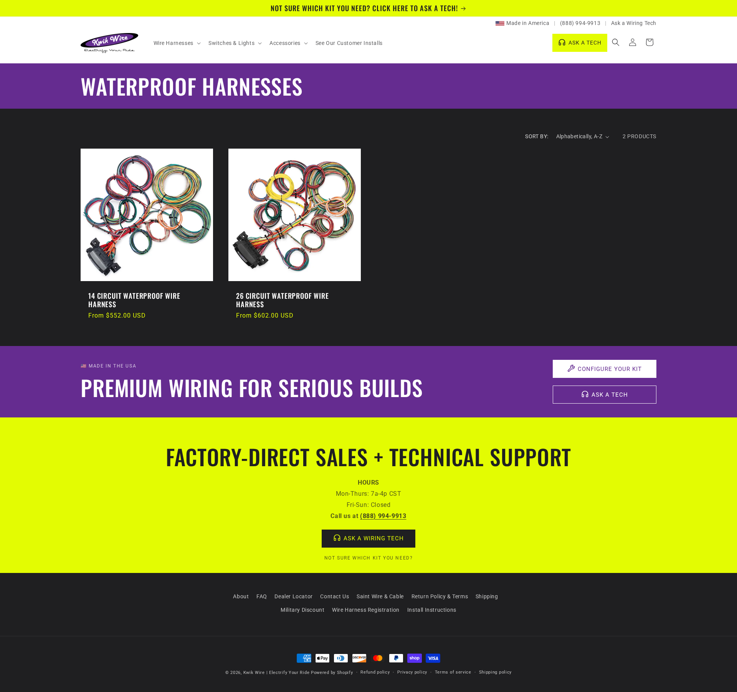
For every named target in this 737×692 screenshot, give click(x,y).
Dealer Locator (293, 596)
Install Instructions (431, 610)
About (241, 596)
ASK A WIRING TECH (374, 538)
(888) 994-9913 (580, 23)
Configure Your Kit (610, 369)
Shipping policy (495, 672)
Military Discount (302, 610)
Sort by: (536, 136)
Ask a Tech (610, 394)
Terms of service (453, 672)
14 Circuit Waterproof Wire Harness (134, 299)
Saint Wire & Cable (380, 596)
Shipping (487, 596)
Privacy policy (412, 672)
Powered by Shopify (332, 672)
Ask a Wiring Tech (633, 23)
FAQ (261, 596)
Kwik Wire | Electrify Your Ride (276, 672)
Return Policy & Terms (439, 596)
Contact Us (334, 596)
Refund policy (375, 672)
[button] (176, 43)
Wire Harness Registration (366, 610)
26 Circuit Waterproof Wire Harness (282, 299)
